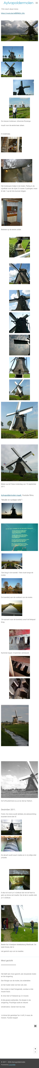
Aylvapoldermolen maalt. (11, 495)
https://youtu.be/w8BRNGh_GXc (13, 13)
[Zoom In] (35, 1048)
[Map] (19, 1038)
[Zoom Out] (35, 1051)
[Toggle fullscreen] (35, 1026)
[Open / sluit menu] (36, 3)
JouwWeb (12, 1065)
